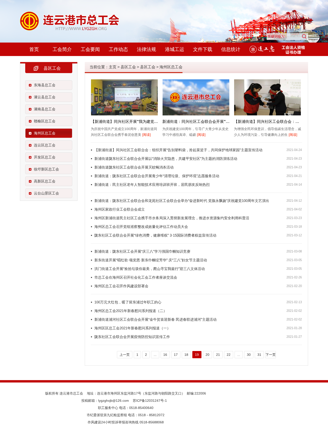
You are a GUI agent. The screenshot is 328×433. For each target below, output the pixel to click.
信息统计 (230, 49)
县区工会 (128, 67)
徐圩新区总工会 (46, 169)
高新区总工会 (44, 181)
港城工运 (174, 49)
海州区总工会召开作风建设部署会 (121, 286)
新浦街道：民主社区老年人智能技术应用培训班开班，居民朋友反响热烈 (152, 184)
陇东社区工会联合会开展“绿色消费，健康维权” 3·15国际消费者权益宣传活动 (155, 235)
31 (259, 355)
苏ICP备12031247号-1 (150, 400)
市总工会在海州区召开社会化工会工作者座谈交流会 (135, 277)
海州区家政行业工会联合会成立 (119, 209)
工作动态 (118, 49)
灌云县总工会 (44, 97)
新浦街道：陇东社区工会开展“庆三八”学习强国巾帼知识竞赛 (142, 251)
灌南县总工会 (44, 109)
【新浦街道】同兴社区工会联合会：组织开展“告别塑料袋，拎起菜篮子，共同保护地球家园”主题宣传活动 (178, 150)
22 (229, 355)
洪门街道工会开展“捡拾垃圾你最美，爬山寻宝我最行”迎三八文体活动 (149, 269)
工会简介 (62, 49)
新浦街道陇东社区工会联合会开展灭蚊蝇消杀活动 (134, 167)
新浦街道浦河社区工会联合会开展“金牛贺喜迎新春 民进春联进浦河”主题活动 (155, 319)
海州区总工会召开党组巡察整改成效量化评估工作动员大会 (141, 227)
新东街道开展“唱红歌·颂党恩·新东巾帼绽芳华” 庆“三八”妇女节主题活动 (150, 260)
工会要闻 (90, 49)
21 (218, 355)
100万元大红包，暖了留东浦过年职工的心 (127, 302)
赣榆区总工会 (44, 121)
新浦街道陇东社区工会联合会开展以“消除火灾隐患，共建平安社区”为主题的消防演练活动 (165, 159)
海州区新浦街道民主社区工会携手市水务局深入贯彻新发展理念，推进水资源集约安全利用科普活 (171, 218)
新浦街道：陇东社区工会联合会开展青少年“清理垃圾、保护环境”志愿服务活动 (156, 176)
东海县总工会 (44, 85)
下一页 (271, 355)
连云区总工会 (44, 145)
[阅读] (146, 135)
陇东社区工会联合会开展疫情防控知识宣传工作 (132, 337)
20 (207, 355)
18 (186, 355)
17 (176, 355)
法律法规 (146, 49)
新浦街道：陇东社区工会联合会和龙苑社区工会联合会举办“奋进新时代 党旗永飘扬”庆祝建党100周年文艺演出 (181, 201)
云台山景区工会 (46, 193)
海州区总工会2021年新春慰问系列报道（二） (130, 311)
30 (249, 355)
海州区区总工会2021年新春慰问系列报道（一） (132, 328)
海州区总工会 (44, 133)
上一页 (125, 355)
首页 (34, 49)
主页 (112, 67)
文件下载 (202, 49)
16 (165, 355)
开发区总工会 (44, 157)
